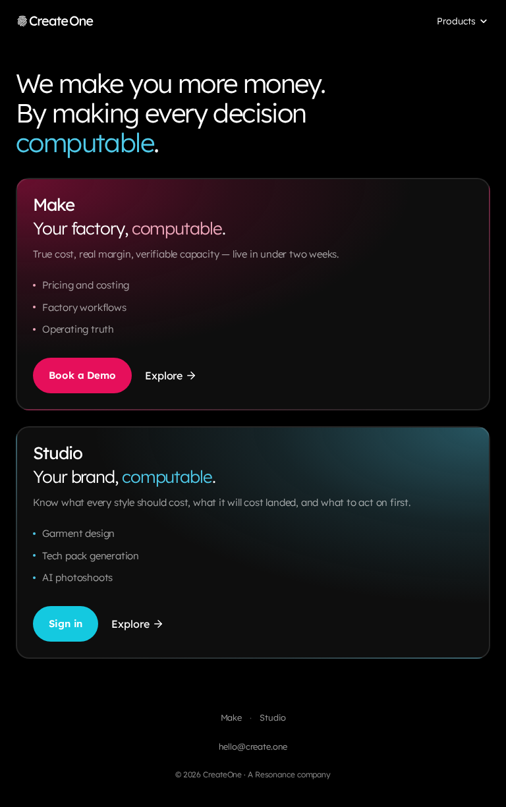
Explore (164, 375)
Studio (272, 717)
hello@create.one (253, 746)
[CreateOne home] (55, 21)
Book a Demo (82, 375)
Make (231, 717)
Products (456, 21)
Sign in (65, 623)
